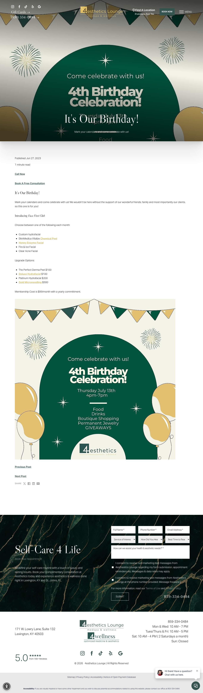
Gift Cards (19, 12)
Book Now (167, 11)
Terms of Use (153, 588)
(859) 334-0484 (23, 17)
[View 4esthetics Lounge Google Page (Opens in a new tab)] (39, 6)
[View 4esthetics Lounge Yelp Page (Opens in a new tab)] (32, 6)
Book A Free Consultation (30, 183)
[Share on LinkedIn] (33, 483)
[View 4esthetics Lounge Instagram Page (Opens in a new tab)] (12, 6)
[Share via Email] (38, 483)
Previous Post (23, 466)
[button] (181, 11)
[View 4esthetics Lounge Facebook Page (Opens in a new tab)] (19, 6)
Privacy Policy (173, 588)
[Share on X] (24, 483)
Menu (188, 11)
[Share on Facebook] (29, 483)
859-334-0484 (177, 596)
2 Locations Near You (145, 11)
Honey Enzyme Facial (31, 242)
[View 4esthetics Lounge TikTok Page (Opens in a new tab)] (26, 6)
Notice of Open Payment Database (120, 677)
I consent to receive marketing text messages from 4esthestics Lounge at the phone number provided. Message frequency (150, 580)
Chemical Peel (48, 238)
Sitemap (71, 677)
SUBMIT (120, 596)
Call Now (20, 174)
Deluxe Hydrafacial (30, 274)
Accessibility (96, 677)
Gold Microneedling (30, 282)
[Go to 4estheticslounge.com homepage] (101, 11)
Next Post (20, 476)
